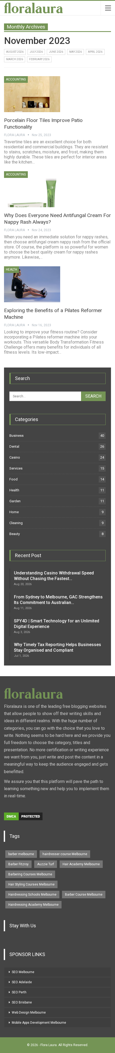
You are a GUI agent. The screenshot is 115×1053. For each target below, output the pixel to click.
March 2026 (14, 59)
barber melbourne (21, 854)
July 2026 (36, 51)
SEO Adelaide (22, 982)
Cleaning (16, 523)
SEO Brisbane (22, 1002)
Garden (15, 501)
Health (11, 269)
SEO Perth (19, 992)
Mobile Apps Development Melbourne (39, 1023)
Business (16, 436)
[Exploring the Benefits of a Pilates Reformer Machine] (32, 284)
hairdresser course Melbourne (65, 854)
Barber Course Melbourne (83, 894)
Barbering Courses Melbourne (30, 874)
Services (15, 468)
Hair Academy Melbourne (81, 864)
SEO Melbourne (23, 972)
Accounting (16, 79)
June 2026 (56, 51)
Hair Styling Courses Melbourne (31, 884)
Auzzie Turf (45, 864)
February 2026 (39, 59)
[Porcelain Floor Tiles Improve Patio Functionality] (32, 94)
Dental (14, 446)
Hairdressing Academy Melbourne (33, 905)
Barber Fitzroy (18, 864)
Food (13, 479)
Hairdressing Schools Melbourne (32, 894)
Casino (14, 457)
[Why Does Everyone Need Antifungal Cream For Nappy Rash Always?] (32, 189)
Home (14, 512)
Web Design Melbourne (29, 1012)
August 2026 (15, 51)
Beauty (14, 534)
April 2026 (95, 51)
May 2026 (75, 51)
